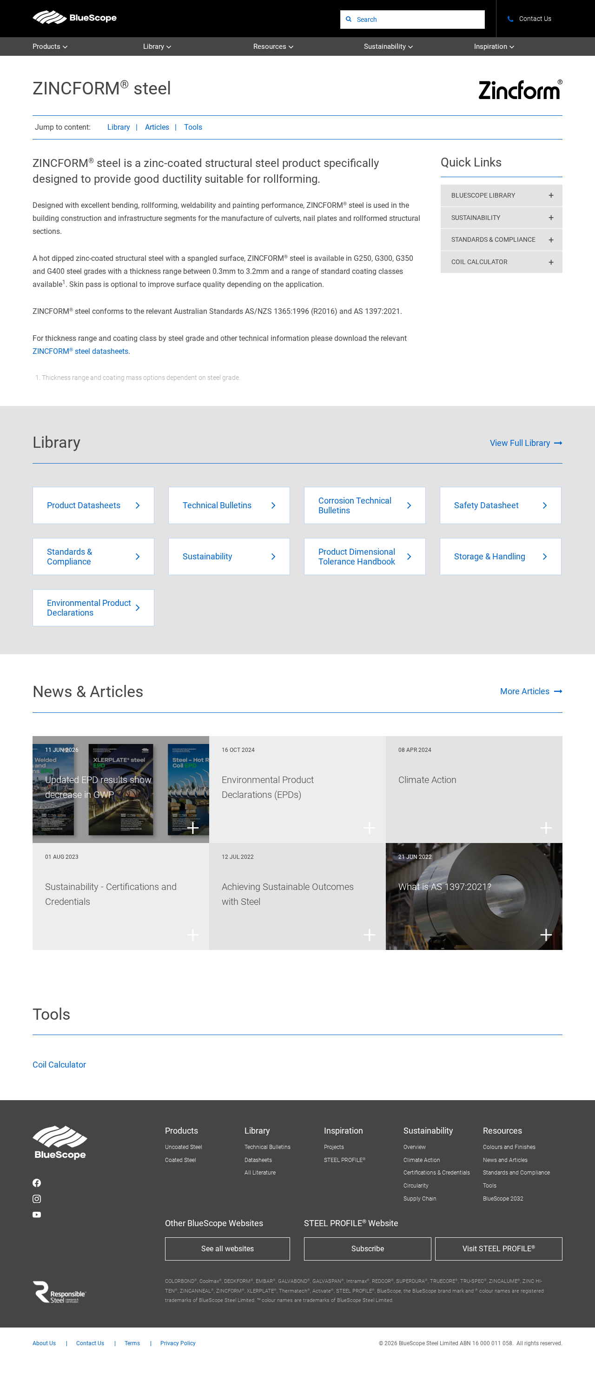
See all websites (227, 1248)
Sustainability (386, 46)
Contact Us (90, 1343)
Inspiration (491, 46)
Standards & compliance (493, 239)
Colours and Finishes (509, 1147)
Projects (334, 1147)
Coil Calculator (59, 1064)
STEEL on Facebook (37, 1183)
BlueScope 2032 (503, 1198)
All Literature (260, 1172)
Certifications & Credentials (436, 1172)
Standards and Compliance (516, 1172)
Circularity (416, 1185)
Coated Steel (180, 1160)
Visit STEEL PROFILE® (499, 1248)
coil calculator (479, 262)
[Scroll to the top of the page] (575, 1361)
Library (154, 46)
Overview (414, 1147)
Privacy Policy (178, 1343)
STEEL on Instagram (37, 1199)
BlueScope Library (483, 195)
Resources (270, 46)
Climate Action (421, 1160)
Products (47, 46)
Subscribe (367, 1248)
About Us (44, 1343)
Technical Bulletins (268, 1147)
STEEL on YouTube (37, 1214)
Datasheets (258, 1160)
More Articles (524, 691)
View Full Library (520, 443)
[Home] (75, 17)
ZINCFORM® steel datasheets (80, 351)
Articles (157, 127)
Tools (193, 127)
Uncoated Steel (183, 1147)
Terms (132, 1343)
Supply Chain (419, 1198)
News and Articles (505, 1160)
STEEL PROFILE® (344, 1160)
